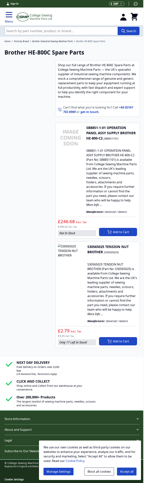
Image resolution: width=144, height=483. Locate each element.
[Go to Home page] (65, 16)
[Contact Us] (133, 4)
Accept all (127, 471)
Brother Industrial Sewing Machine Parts (52, 41)
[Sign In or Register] (123, 17)
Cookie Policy (75, 461)
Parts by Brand (21, 41)
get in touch (89, 112)
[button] (72, 419)
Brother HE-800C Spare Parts (90, 41)
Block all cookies (99, 471)
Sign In (14, 3)
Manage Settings (58, 471)
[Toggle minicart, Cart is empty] (134, 17)
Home (7, 41)
